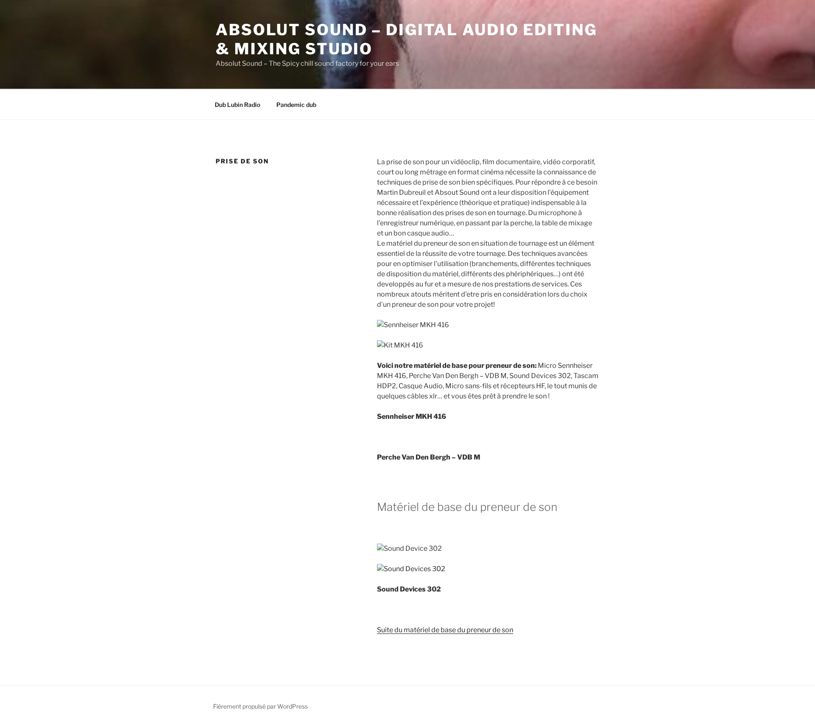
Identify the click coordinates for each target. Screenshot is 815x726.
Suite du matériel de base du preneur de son (445, 630)
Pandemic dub (296, 104)
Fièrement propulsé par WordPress (260, 706)
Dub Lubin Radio (237, 104)
